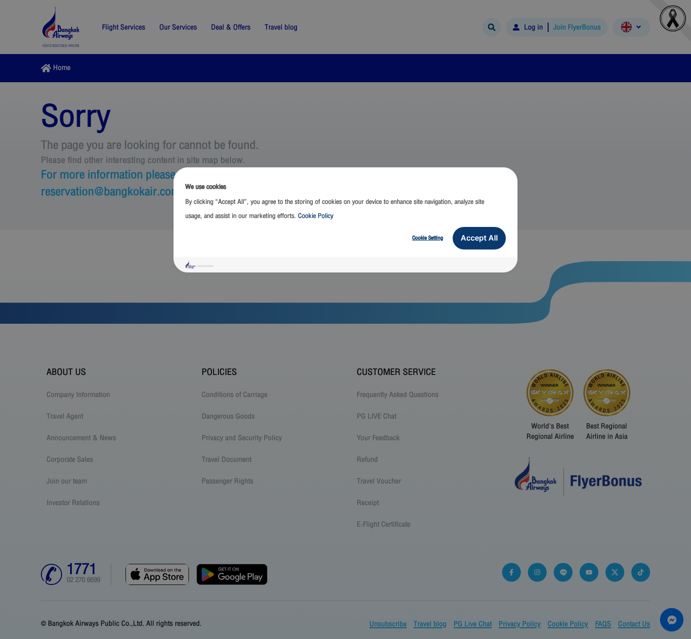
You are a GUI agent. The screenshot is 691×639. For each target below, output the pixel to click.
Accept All (479, 237)
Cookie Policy (315, 216)
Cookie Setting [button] (427, 237)
